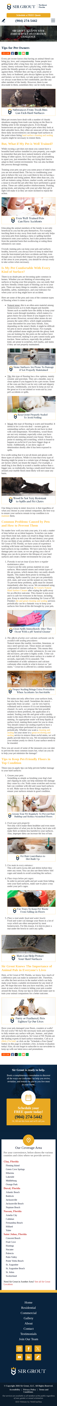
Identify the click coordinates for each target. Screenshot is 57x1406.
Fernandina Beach (14, 1223)
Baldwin (10, 1196)
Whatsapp (19, 53)
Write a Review (3, 20)
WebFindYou (36, 1402)
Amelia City (11, 1215)
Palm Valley (11, 1257)
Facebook (12, 53)
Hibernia (10, 1173)
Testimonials (28, 1334)
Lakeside (10, 1177)
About (29, 1323)
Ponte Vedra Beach (15, 1261)
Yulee (8, 1230)
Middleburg (11, 1180)
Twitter (16, 53)
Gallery (28, 1318)
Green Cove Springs (15, 1169)
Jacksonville (11, 1200)
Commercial (29, 1313)
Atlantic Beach (13, 1192)
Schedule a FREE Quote (28, 15)
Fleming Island (13, 1165)
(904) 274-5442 (26, 21)
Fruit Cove (11, 1242)
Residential (28, 1307)
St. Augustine (12, 1264)
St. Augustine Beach (15, 1268)
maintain (5, 516)
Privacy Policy (29, 1390)
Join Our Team (28, 1339)
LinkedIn (28, 1357)
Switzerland (11, 1276)
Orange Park (12, 1184)
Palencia (10, 1253)
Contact (29, 1328)
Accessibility (14, 1390)
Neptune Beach (13, 1207)
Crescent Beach (13, 1238)
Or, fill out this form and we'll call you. (28, 1121)
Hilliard (9, 1226)
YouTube (19, 1357)
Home (28, 1302)
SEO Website (21, 1402)
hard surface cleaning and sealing (37, 135)
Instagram (19, 1348)
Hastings (10, 1245)
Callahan (10, 1219)
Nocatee (9, 1249)
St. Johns (10, 1272)
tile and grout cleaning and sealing (31, 601)
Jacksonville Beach (15, 1203)
